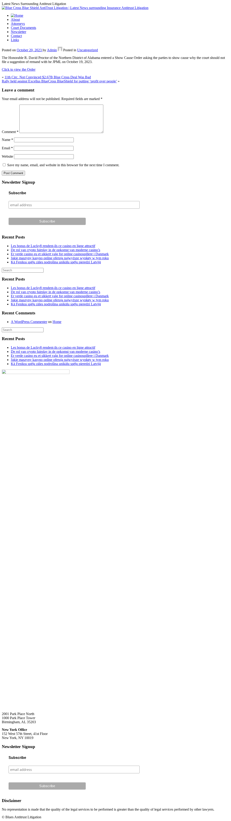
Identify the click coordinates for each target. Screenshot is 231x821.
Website (7, 156)
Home (57, 322)
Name (7, 140)
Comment (10, 132)
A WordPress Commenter (29, 322)
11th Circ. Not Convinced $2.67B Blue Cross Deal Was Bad (48, 77)
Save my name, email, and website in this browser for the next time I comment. (63, 165)
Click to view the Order (18, 69)
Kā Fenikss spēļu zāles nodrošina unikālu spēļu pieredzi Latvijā (56, 262)
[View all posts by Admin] (60, 50)
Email (7, 148)
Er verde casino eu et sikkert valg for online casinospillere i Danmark (60, 254)
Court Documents (23, 28)
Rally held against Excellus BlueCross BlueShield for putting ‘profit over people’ (59, 81)
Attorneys (18, 24)
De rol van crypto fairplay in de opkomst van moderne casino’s (55, 250)
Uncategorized (87, 50)
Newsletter (18, 32)
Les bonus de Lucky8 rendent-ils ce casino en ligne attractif (53, 246)
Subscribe (17, 193)
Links (15, 40)
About (15, 19)
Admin (52, 50)
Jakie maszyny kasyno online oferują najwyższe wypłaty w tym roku (60, 258)
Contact (16, 36)
